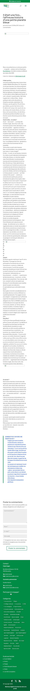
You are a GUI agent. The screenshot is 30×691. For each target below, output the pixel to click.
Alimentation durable (15, 614)
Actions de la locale (19, 609)
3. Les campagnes (8, 606)
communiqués (16, 619)
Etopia (6, 664)
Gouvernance (7, 630)
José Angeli (12, 635)
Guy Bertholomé (15, 630)
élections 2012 (15, 648)
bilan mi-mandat (15, 617)
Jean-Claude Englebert (9, 632)
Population (6, 643)
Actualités (6, 614)
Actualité (18, 611)
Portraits (12, 643)
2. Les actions (18, 604)
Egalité (5, 625)
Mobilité (15, 640)
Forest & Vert (18, 627)
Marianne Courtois (8, 640)
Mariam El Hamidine (14, 638)
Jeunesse (6, 635)
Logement (6, 638)
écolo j (6, 661)
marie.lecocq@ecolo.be (12, 576)
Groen (5, 669)
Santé (17, 643)
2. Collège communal (8, 604)
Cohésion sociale (7, 619)
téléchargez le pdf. (20, 76)
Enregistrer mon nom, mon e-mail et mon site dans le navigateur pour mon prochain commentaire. (15, 542)
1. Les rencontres (8, 601)
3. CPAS (24, 604)
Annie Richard (7, 617)
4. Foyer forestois (17, 606)
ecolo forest (8, 25)
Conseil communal (8, 622)
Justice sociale (19, 635)
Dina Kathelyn (6, 71)
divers (21, 25)
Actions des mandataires (9, 611)
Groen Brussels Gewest (10, 666)
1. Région (15, 601)
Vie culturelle (16, 646)
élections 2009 (7, 648)
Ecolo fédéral (7, 659)
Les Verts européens (9, 671)
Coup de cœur (17, 622)
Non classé (21, 640)
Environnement (12, 625)
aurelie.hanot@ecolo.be (12, 587)
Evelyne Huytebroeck (9, 627)
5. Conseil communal (8, 609)
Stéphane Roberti (8, 646)
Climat (21, 617)
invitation (22, 630)
